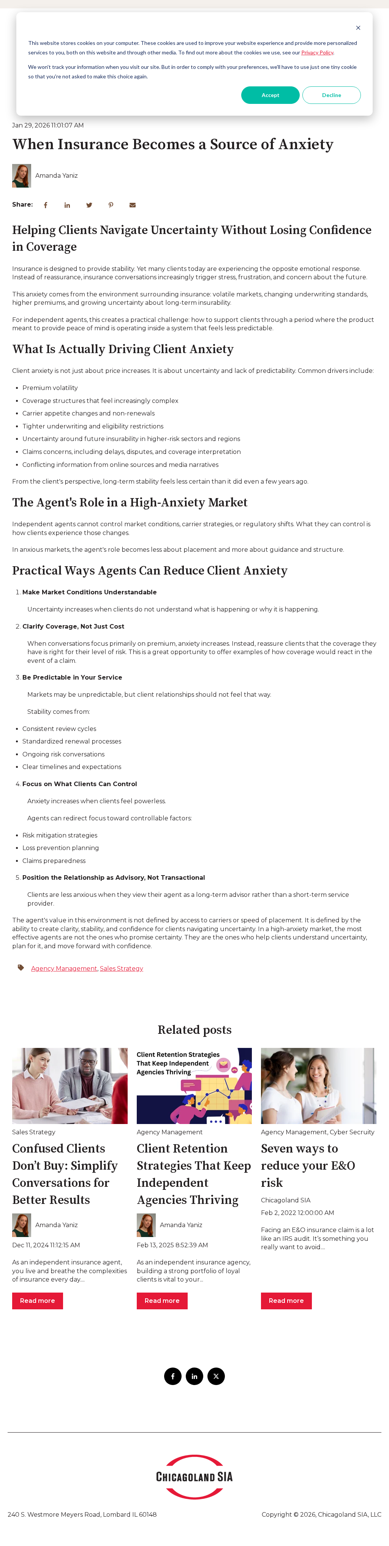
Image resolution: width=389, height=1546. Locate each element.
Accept (271, 95)
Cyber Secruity (352, 1132)
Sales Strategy (121, 968)
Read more (37, 1300)
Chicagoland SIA (285, 1200)
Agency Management (64, 968)
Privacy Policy (317, 52)
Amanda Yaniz (56, 175)
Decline (331, 95)
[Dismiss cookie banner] (358, 28)
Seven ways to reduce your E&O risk (308, 1166)
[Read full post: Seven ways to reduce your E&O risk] (318, 1086)
